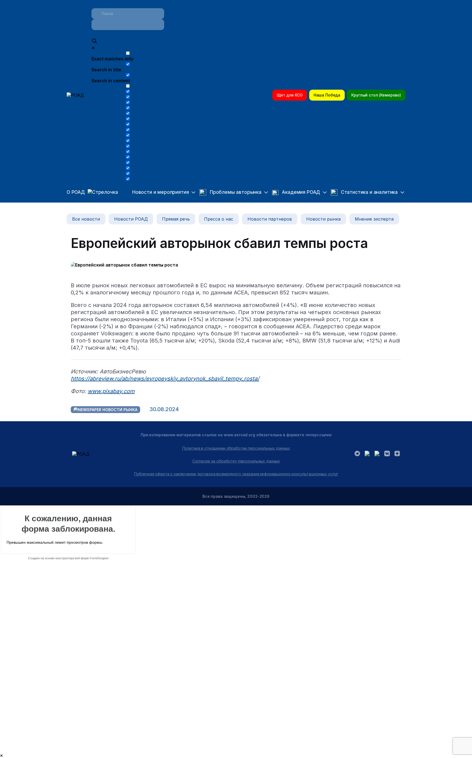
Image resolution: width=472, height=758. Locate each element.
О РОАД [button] (76, 192)
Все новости (86, 219)
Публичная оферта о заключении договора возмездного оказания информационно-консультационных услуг (236, 474)
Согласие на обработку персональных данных (236, 461)
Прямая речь (176, 219)
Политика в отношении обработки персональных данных (236, 448)
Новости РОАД (131, 219)
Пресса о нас (218, 219)
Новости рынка (323, 219)
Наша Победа (327, 95)
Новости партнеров (269, 219)
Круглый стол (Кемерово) (376, 95)
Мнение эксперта (374, 219)
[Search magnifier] (95, 41)
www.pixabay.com (111, 391)
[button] (159, 192)
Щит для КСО (289, 95)
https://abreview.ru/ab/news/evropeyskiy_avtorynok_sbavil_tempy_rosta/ (165, 378)
